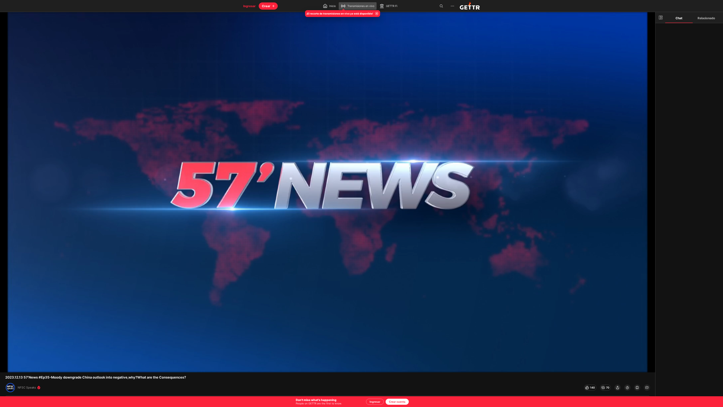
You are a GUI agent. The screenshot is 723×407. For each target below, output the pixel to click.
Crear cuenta (397, 401)
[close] (7, 19)
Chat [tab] (679, 18)
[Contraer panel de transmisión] (660, 17)
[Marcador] (637, 388)
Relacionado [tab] (706, 18)
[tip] (627, 388)
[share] (618, 388)
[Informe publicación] (647, 388)
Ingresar (375, 401)
